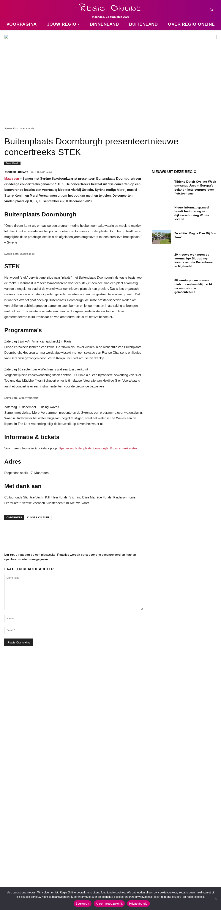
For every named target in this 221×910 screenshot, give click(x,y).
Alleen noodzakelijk (109, 903)
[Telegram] (36, 531)
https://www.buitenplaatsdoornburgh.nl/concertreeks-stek (97, 448)
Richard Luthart (16, 172)
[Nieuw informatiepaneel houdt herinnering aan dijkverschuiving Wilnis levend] (161, 211)
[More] (75, 531)
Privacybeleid (138, 903)
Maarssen (11, 178)
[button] (211, 9)
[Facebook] (10, 531)
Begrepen (82, 903)
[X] (49, 531)
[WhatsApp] (62, 531)
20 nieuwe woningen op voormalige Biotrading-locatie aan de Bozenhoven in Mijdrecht (194, 260)
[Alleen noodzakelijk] (215, 898)
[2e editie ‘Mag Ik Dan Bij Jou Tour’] (161, 237)
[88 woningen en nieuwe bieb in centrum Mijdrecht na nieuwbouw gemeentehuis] (161, 284)
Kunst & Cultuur (38, 517)
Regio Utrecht (12, 163)
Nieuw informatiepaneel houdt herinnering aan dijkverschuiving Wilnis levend (191, 213)
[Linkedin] (23, 531)
